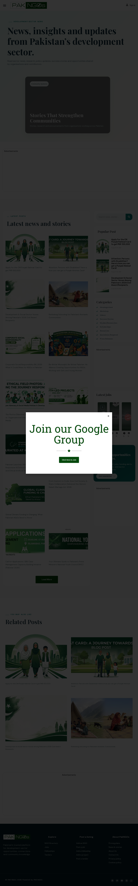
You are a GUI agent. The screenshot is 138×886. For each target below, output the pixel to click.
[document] (69, 443)
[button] (69, 460)
